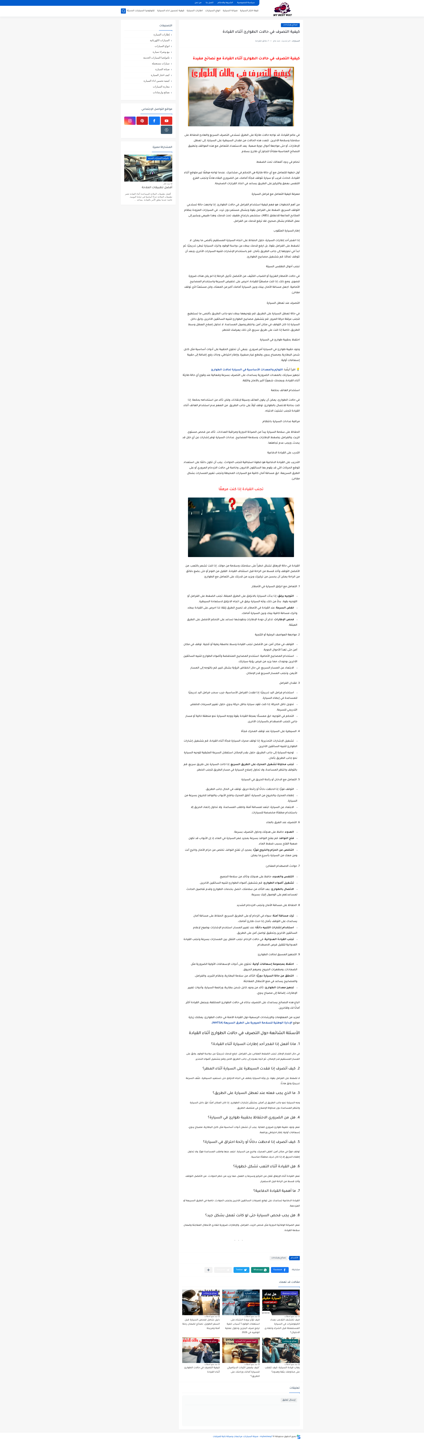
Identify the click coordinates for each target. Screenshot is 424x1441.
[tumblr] (166, 130)
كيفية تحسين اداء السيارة (170, 11)
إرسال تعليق (288, 1400)
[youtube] (166, 121)
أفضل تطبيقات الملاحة (157, 187)
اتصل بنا (209, 3)
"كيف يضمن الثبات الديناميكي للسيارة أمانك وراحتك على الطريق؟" (243, 1372)
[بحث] (123, 11)
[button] (280, 1270)
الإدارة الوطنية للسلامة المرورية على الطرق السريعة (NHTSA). (252, 1023)
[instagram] (130, 121)
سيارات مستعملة (161, 63)
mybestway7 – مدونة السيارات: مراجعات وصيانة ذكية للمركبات (242, 1437)
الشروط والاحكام (225, 3)
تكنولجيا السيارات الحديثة (156, 57)
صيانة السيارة (230, 11)
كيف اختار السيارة (160, 75)
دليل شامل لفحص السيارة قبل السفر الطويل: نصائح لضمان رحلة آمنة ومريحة (201, 1324)
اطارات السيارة (195, 11)
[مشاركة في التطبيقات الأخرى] (208, 1270)
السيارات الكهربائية (160, 40)
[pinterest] (142, 121)
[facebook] (154, 121)
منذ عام (167, 184)
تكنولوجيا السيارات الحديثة (141, 11)
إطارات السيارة (162, 34)
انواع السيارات (212, 11)
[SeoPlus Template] (299, 1437)
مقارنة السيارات (161, 86)
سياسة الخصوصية (246, 3)
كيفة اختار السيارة (249, 11)
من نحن (198, 3)
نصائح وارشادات (278, 1258)
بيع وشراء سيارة (161, 51)
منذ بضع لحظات (290, 1316)
